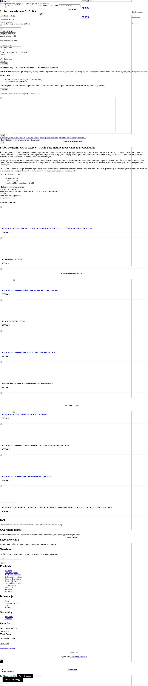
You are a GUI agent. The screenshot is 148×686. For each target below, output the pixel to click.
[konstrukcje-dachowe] (72, 133)
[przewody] (72, 1)
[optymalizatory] (72, 397)
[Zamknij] (1, 25)
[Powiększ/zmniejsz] (1, 683)
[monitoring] (72, 529)
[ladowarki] (72, 265)
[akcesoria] (72, 661)
